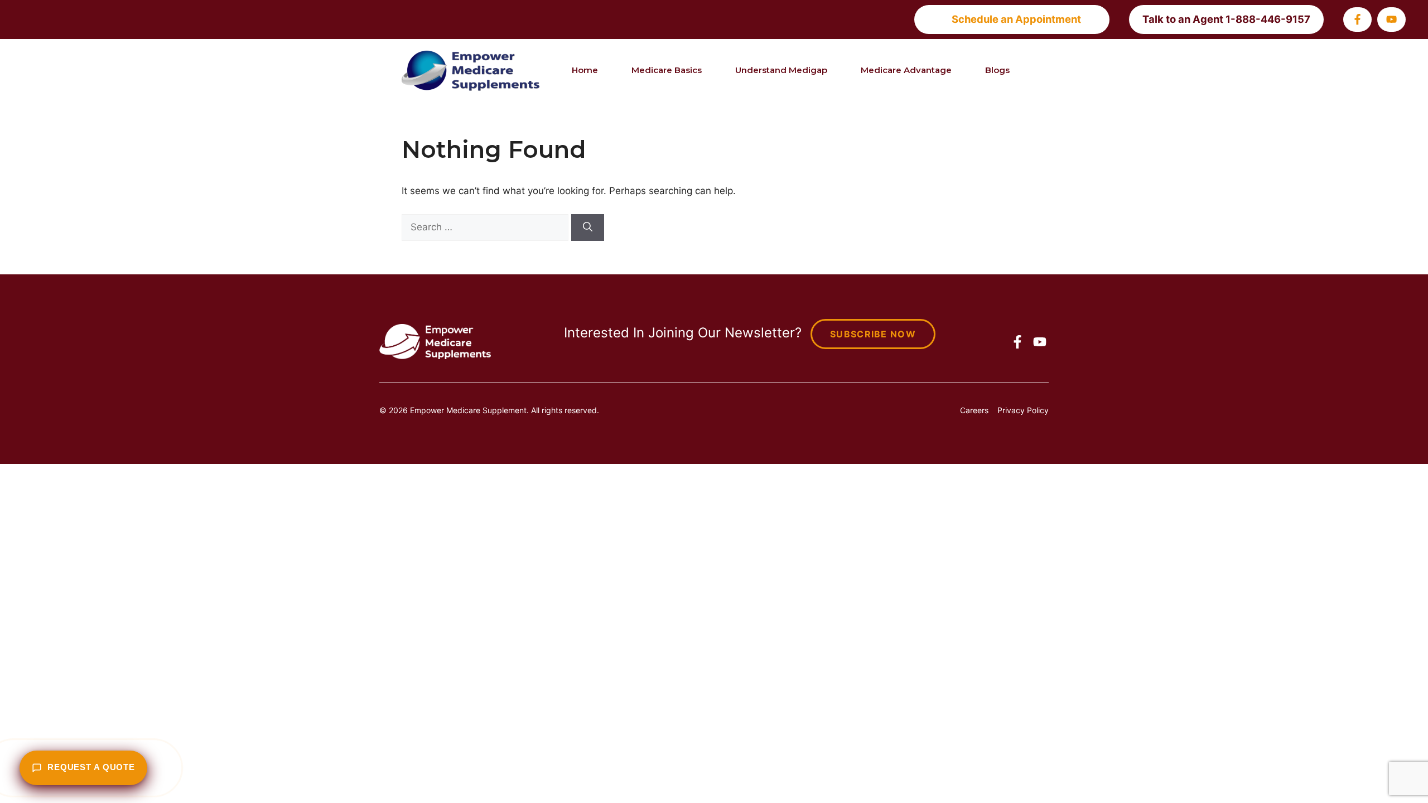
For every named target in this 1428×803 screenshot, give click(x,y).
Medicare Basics (666, 70)
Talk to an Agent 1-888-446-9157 (1226, 19)
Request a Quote (91, 767)
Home (585, 70)
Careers (974, 410)
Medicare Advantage (906, 70)
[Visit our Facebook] (1357, 19)
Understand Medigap (781, 70)
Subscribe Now (873, 334)
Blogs (997, 70)
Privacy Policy (1023, 410)
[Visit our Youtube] (1391, 19)
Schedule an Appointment (1016, 19)
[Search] (587, 227)
